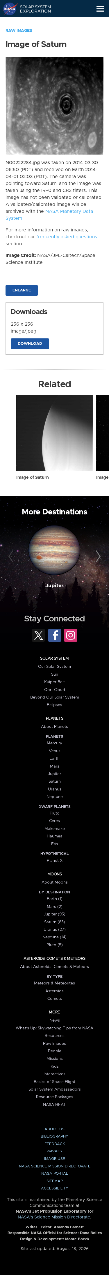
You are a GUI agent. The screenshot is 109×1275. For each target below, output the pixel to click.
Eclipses (54, 705)
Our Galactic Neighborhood (32, 22)
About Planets (54, 727)
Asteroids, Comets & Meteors (54, 959)
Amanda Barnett (69, 1227)
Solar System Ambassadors (54, 1089)
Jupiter (54, 585)
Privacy (55, 1151)
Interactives (54, 1074)
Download (30, 344)
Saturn (55, 781)
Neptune (55, 797)
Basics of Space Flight (54, 1082)
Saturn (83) (54, 922)
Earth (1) (54, 899)
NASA (7, 8)
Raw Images (19, 31)
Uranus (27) (55, 930)
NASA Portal (54, 1174)
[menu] (100, 8)
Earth (54, 759)
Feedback (54, 1144)
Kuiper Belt (54, 682)
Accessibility (54, 1188)
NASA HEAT (54, 1105)
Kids (55, 1066)
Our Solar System (54, 667)
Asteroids (54, 991)
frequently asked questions (66, 237)
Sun (54, 674)
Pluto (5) (55, 945)
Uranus (54, 789)
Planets (54, 719)
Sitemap (55, 1181)
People (54, 1051)
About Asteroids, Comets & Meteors (54, 967)
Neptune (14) (54, 937)
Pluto (55, 813)
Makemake (54, 829)
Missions (55, 1059)
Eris (54, 844)
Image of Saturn (32, 478)
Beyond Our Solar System (54, 697)
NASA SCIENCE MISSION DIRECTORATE (54, 1166)
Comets (54, 999)
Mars (54, 766)
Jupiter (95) (54, 914)
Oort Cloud (54, 690)
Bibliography (54, 1136)
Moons (54, 874)
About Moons (55, 882)
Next (97, 556)
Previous (12, 556)
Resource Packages (54, 1097)
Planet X (54, 861)
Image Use (54, 1159)
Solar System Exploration (32, 8)
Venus (54, 751)
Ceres (54, 821)
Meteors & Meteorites (54, 983)
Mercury (54, 743)
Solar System (54, 658)
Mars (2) (54, 907)
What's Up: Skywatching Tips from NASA (54, 1028)
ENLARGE (21, 290)
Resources (55, 1036)
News (54, 1020)
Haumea (54, 836)
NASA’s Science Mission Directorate (54, 1217)
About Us (54, 1129)
